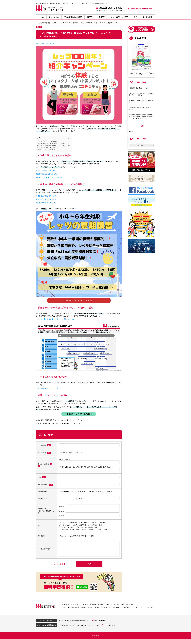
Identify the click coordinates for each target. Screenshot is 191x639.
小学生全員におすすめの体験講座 (47, 141)
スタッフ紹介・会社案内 (119, 17)
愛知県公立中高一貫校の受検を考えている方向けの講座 (54, 145)
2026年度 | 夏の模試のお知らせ (138, 88)
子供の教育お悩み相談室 (73, 17)
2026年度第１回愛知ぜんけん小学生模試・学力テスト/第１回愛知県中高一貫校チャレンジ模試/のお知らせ (141, 116)
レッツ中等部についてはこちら (47, 388)
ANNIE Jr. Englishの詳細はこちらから (49, 177)
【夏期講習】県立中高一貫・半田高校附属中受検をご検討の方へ (141, 94)
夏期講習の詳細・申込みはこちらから (78, 300)
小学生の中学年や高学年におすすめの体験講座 (51, 143)
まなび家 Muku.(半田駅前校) (46, 625)
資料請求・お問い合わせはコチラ (141, 8)
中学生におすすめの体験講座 (46, 147)
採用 (135, 17)
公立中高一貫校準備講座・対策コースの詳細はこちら (55, 319)
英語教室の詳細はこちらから (46, 203)
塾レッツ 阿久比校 (46, 620)
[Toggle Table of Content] (68, 138)
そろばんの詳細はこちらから (46, 170)
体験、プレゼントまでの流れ (46, 149)
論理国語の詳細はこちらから (46, 199)
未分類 (131, 131)
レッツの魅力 (54, 17)
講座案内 (90, 17)
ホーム (41, 17)
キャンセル (60, 564)
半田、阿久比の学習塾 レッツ (46, 23)
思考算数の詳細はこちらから (46, 196)
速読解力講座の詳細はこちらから (48, 174)
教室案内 (102, 17)
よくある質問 (147, 17)
